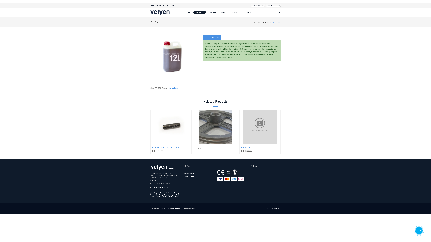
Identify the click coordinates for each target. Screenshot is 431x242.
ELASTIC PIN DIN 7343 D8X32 (166, 147)
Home (188, 12)
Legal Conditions (190, 173)
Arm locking (246, 147)
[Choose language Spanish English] (273, 5)
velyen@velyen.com (161, 187)
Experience (235, 12)
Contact (247, 12)
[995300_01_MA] (171, 55)
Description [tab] (213, 37)
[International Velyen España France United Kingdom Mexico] (258, 5)
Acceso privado (273, 209)
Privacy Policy (189, 176)
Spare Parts (267, 22)
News (223, 12)
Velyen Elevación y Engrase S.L (173, 209)
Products (199, 12)
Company (212, 12)
